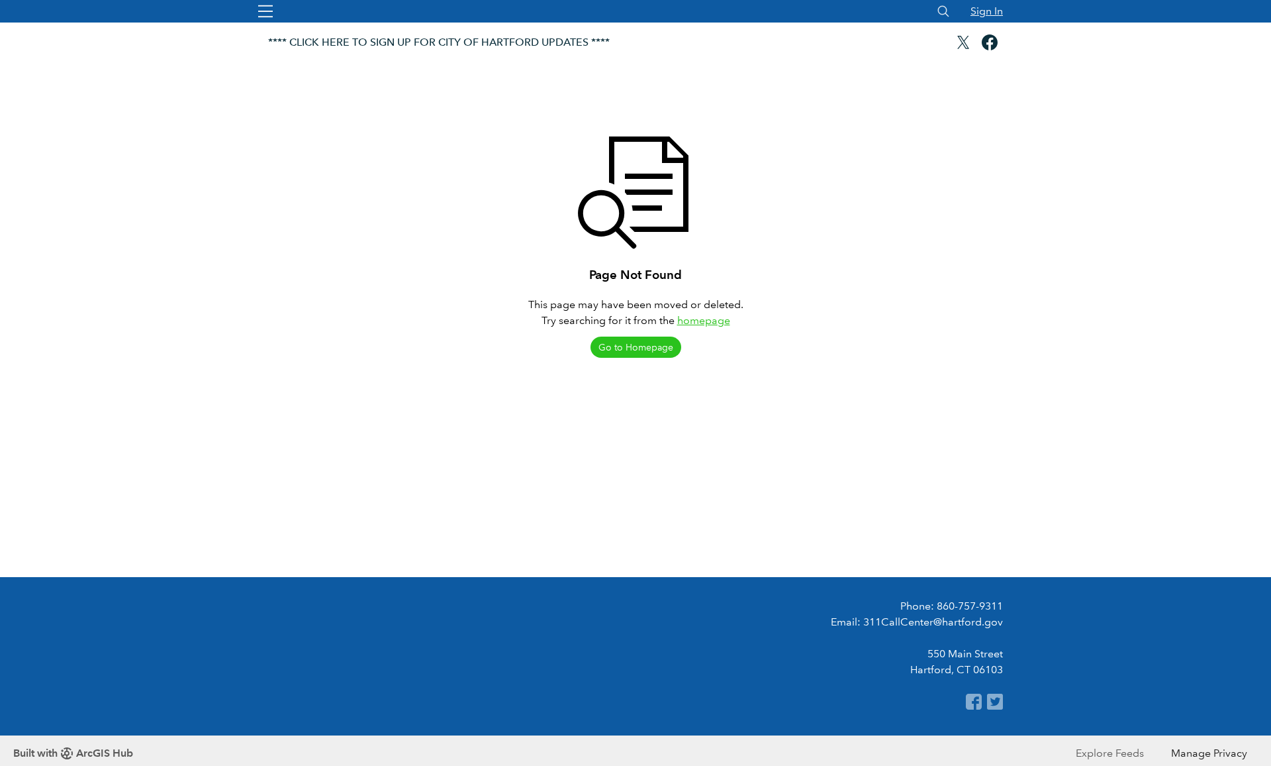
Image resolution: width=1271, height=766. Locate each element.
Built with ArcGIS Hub (73, 753)
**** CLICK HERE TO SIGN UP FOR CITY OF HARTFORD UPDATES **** (439, 42)
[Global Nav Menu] (265, 11)
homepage (703, 320)
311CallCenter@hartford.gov (933, 622)
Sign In (986, 11)
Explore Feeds (1110, 753)
